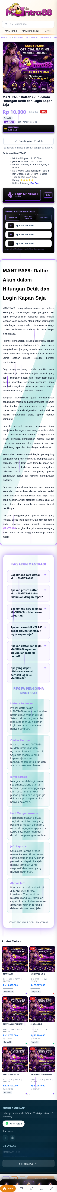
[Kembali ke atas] (51, 1170)
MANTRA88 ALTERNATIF (41, 37)
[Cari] (6, 24)
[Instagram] (12, 1138)
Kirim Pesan (16, 1124)
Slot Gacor (44, 217)
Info (48, 195)
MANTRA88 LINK (30, 30)
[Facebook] (5, 1138)
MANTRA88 (11, 30)
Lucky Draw (13, 217)
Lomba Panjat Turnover (28, 217)
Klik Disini (35, 183)
